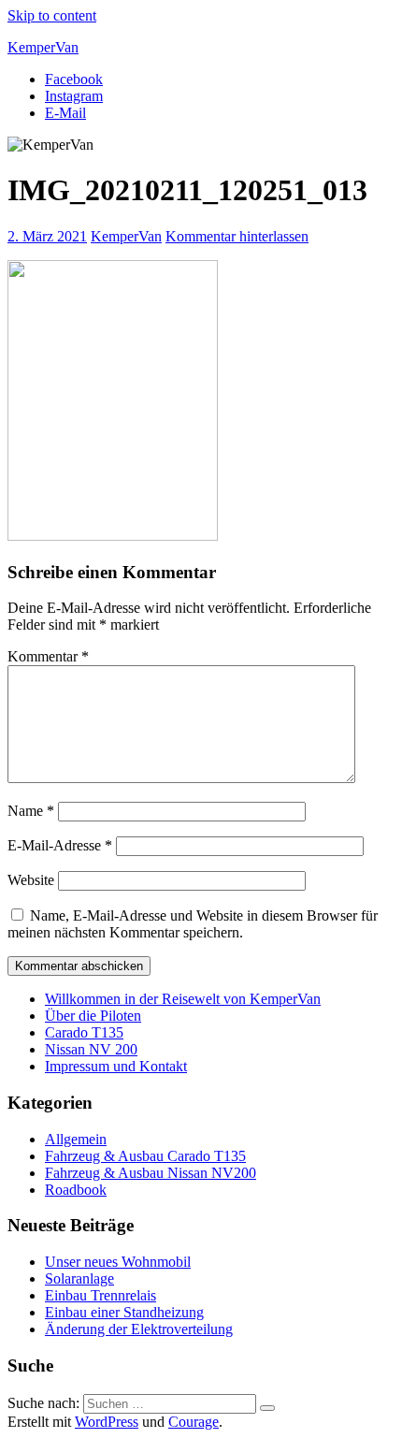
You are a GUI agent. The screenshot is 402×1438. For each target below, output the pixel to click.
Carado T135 (84, 1032)
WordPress (106, 1422)
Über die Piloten (93, 1016)
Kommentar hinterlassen (237, 236)
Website (30, 880)
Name (30, 811)
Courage (193, 1422)
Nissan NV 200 (91, 1049)
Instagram (74, 96)
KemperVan (43, 47)
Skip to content (51, 15)
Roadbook (76, 1190)
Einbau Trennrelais (100, 1295)
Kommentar (48, 656)
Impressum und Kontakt (116, 1066)
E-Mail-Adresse (59, 845)
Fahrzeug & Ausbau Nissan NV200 (150, 1173)
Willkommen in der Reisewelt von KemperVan (183, 999)
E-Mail (65, 113)
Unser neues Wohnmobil (118, 1262)
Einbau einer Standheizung (124, 1312)
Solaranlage (79, 1278)
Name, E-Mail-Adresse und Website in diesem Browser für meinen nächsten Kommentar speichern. (192, 924)
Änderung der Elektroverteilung (139, 1329)
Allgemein (76, 1139)
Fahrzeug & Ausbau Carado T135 (145, 1156)
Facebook (74, 79)
